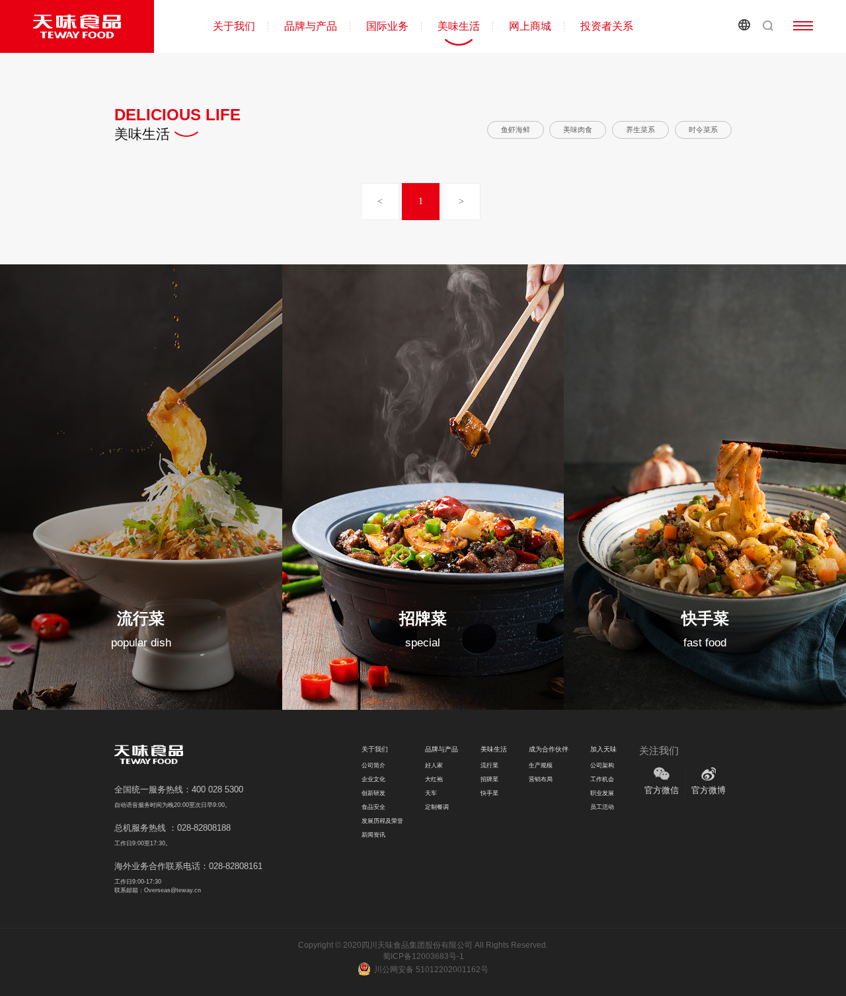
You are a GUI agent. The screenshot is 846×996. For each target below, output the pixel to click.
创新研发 (373, 793)
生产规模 (541, 765)
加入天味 (603, 749)
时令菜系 (703, 130)
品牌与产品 (310, 26)
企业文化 (373, 779)
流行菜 (489, 765)
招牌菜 (489, 779)
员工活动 (602, 807)
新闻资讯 (373, 834)
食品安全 (373, 807)
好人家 (434, 765)
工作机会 (602, 779)
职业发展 (602, 793)
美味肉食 (577, 130)
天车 (431, 793)
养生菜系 (640, 130)
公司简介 (373, 765)
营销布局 (541, 779)
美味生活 (459, 26)
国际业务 (387, 26)
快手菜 (489, 793)
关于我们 (234, 26)
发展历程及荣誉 (382, 821)
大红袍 (434, 779)
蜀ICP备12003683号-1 (423, 956)
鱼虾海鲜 (515, 130)
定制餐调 (437, 807)
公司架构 (602, 765)
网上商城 (530, 26)
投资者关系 (606, 26)
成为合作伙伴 (548, 749)
